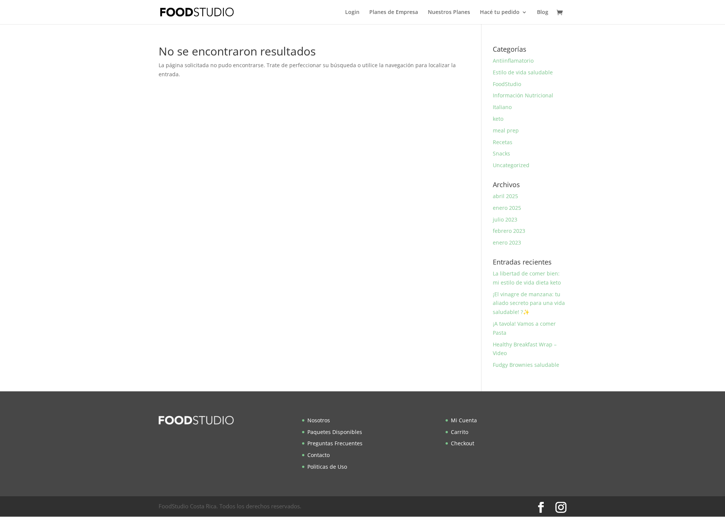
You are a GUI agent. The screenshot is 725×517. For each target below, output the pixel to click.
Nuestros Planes (449, 12)
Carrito (459, 431)
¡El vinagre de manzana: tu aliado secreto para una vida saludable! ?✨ (529, 303)
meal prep (506, 130)
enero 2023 (507, 242)
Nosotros (318, 420)
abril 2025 (505, 196)
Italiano (502, 107)
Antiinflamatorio (513, 60)
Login (352, 12)
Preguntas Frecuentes (334, 443)
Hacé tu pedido (500, 12)
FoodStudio (507, 84)
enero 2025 (507, 207)
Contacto (318, 455)
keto (498, 118)
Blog (542, 12)
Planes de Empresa (393, 12)
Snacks (501, 153)
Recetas (502, 142)
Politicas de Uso (327, 466)
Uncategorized (511, 165)
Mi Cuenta (464, 420)
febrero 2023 (509, 230)
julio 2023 (505, 219)
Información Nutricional (523, 95)
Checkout (462, 443)
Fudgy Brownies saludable (526, 364)
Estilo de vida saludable (523, 72)
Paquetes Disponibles (334, 431)
